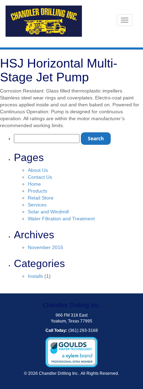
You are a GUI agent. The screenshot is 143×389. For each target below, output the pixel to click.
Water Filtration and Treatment (61, 218)
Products (37, 191)
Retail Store (40, 198)
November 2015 (45, 247)
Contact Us (40, 177)
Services (37, 204)
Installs (35, 276)
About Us (38, 170)
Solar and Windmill (48, 211)
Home (34, 184)
